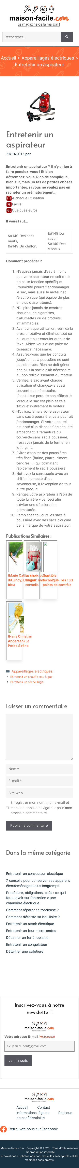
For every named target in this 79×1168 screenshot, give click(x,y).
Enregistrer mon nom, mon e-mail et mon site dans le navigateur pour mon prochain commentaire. (41, 807)
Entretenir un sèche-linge (26, 682)
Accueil (8, 58)
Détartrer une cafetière (24, 951)
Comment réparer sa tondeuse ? (32, 910)
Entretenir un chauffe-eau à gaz (31, 676)
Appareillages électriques (47, 58)
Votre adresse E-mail (29, 1037)
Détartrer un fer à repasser (28, 938)
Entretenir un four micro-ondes (31, 931)
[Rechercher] (67, 37)
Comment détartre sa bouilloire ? (33, 917)
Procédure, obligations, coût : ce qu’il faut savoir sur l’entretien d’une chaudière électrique (36, 898)
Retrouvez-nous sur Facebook (33, 1129)
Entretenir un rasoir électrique (30, 924)
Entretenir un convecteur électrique (34, 874)
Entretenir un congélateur (26, 944)
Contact (43, 1107)
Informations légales (32, 1113)
